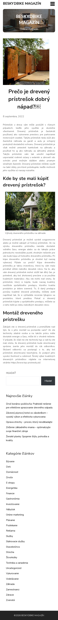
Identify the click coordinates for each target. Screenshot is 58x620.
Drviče (9, 477)
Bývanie (10, 461)
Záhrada (10, 584)
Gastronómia (12, 498)
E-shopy (10, 482)
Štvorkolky (11, 557)
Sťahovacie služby (15, 541)
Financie (10, 493)
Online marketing (15, 514)
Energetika (11, 488)
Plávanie (10, 520)
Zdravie (10, 594)
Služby (9, 536)
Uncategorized (13, 568)
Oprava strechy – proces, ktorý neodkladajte (29, 422)
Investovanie (12, 504)
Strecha (10, 552)
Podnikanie (11, 525)
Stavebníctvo (13, 546)
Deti (8, 466)
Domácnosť (12, 472)
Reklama (10, 530)
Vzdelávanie (12, 578)
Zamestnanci (12, 589)
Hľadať (11, 373)
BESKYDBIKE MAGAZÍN (22, 3)
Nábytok (10, 509)
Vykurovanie (12, 573)
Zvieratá (10, 600)
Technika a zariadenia (17, 562)
